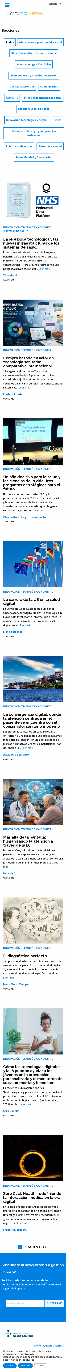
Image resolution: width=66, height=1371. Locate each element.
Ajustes (40, 1365)
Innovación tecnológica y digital (26, 120)
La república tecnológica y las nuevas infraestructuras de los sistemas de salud (31, 243)
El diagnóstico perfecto (25, 956)
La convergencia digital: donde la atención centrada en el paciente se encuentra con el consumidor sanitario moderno (32, 720)
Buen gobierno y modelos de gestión (33, 75)
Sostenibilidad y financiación (34, 157)
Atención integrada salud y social (40, 42)
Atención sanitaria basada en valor (33, 53)
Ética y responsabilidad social (43, 97)
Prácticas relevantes (19, 146)
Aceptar (9, 1365)
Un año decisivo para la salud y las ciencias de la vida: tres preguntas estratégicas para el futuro (31, 483)
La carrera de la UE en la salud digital (31, 601)
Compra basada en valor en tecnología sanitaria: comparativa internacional (28, 362)
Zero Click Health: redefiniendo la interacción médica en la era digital (32, 1197)
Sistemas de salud (50, 146)
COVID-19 (12, 97)
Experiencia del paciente (34, 109)
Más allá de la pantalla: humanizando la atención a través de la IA (28, 841)
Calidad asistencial (22, 86)
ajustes (30, 1359)
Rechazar (25, 1365)
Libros (57, 120)
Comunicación (49, 86)
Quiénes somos (53, 1345)
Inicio (37, 1345)
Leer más (44, 269)
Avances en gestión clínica (34, 64)
